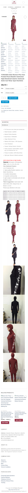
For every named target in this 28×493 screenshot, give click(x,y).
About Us (3, 460)
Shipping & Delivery (6, 479)
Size (2, 92)
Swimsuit (21, 110)
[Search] (4, 2)
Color (2, 88)
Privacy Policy (4, 465)
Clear (26, 86)
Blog (2, 463)
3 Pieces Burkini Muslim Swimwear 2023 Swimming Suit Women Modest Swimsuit (20, 414)
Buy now (5, 101)
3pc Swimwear (8, 108)
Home (5, 7)
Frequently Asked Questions (8, 475)
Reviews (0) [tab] (5, 125)
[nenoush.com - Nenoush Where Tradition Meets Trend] (14, 2)
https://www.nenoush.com (14, 489)
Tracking (3, 482)
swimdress (17, 110)
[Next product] (13, 11)
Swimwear (18, 7)
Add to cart (13, 98)
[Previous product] (15, 11)
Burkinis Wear (11, 110)
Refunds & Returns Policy (7, 480)
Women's (10, 7)
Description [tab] (5, 122)
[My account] (23, 2)
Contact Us (3, 461)
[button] (2, 2)
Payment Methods (5, 477)
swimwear (3, 111)
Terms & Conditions (5, 467)
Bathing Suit (5, 110)
